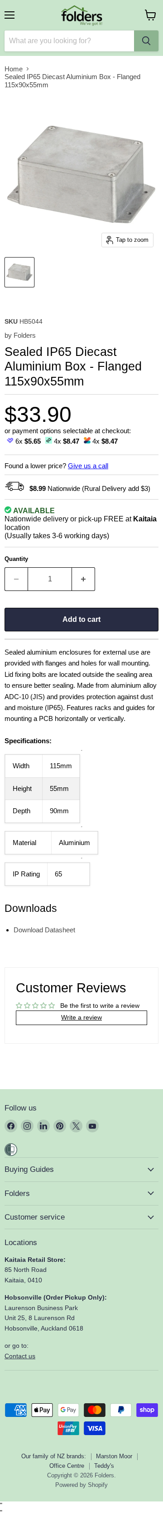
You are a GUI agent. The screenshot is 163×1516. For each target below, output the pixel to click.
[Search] (146, 40)
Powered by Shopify (81, 1484)
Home (14, 69)
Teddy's (104, 1465)
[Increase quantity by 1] (83, 579)
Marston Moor (114, 1456)
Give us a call (88, 466)
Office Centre (66, 1465)
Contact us (20, 1356)
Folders (25, 335)
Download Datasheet (44, 930)
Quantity (16, 558)
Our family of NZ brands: (53, 1456)
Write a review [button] (81, 1017)
